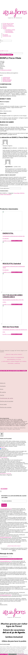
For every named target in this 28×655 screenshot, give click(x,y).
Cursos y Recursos (8, 24)
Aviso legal (3, 404)
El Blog (5, 27)
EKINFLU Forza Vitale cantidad (5, 53)
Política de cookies (5, 407)
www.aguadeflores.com (5, 561)
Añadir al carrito (6, 54)
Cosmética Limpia (10, 29)
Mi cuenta (5, 34)
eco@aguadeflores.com (5, 595)
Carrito (2, 395)
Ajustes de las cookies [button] (22, 654)
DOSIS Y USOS (6, 78)
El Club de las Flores (8, 23)
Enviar (4, 505)
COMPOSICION (6, 77)
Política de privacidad (6, 401)
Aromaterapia (9, 31)
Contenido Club (7, 36)
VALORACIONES (7, 81)
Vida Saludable (9, 32)
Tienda (4, 28)
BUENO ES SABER (7, 80)
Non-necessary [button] (3, 457)
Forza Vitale (16, 193)
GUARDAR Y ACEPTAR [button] (5, 473)
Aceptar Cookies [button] (4, 654)
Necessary (4, 448)
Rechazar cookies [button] (12, 654)
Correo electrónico (4, 188)
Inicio (1, 389)
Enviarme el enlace (4, 190)
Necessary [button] (2, 447)
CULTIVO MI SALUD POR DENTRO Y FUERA (13, 370)
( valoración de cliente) (5, 70)
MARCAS (22, 193)
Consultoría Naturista (8, 26)
